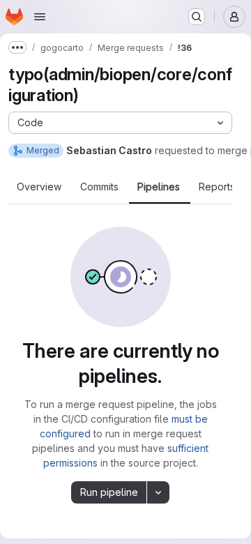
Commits (99, 186)
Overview (39, 186)
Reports (217, 186)
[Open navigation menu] (40, 17)
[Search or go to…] (196, 16)
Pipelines (158, 186)
